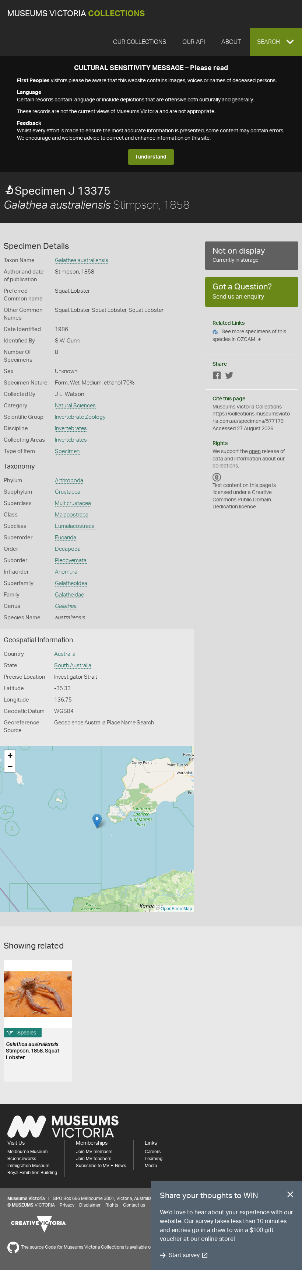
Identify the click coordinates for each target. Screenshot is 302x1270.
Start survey (184, 1255)
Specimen (67, 451)
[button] (276, 42)
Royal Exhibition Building (32, 1172)
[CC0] (217, 477)
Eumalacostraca (75, 526)
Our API (193, 42)
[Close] (290, 1196)
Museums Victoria (76, 14)
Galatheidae (69, 595)
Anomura (66, 572)
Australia (65, 654)
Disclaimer (90, 1205)
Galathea (66, 606)
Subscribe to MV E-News (101, 1165)
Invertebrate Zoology (80, 417)
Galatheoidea (71, 583)
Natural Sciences (75, 405)
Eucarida (65, 537)
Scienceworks (21, 1158)
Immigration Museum (28, 1165)
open (255, 451)
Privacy (67, 1205)
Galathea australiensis (81, 260)
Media (151, 1165)
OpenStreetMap (176, 908)
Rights (111, 1205)
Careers (153, 1151)
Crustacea (67, 492)
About (231, 42)
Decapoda (68, 549)
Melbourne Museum (27, 1151)
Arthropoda (69, 480)
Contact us (134, 1205)
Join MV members (94, 1151)
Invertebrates (71, 428)
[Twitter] (229, 377)
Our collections (139, 42)
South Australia (72, 665)
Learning (153, 1158)
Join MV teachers (93, 1158)
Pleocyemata (71, 560)
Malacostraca (71, 515)
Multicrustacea (73, 503)
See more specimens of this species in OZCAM (249, 335)
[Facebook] (217, 377)
